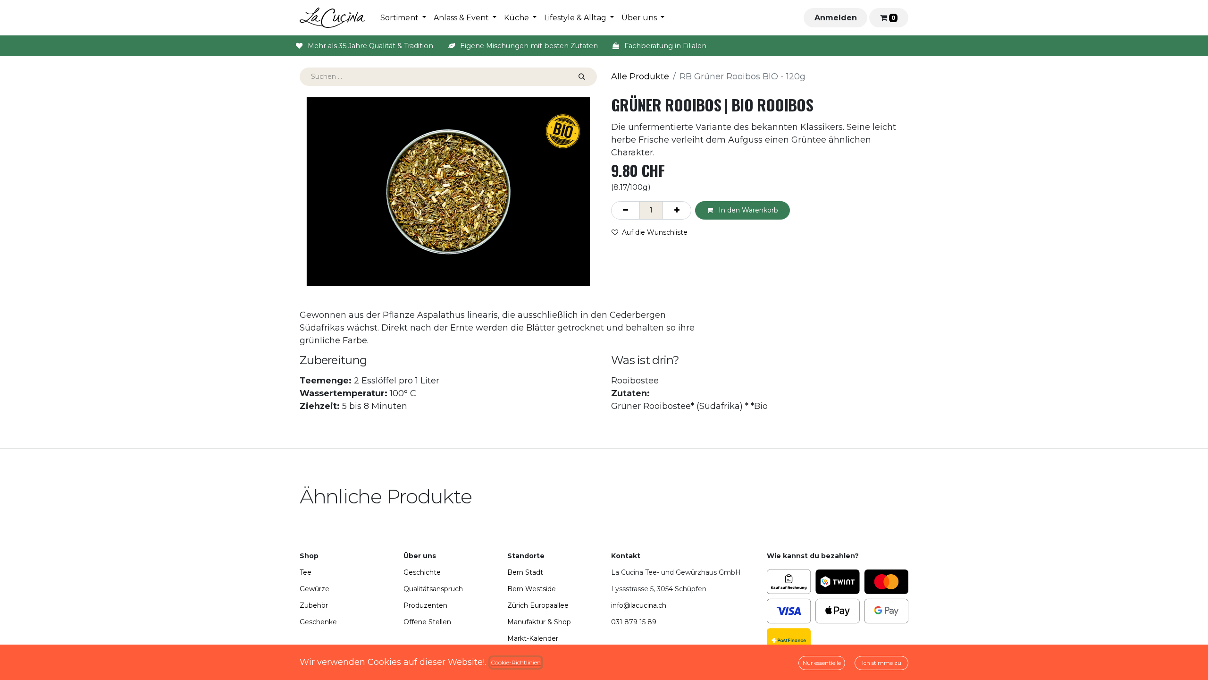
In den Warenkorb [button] (747, 210)
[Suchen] (582, 77)
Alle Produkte (640, 76)
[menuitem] (403, 17)
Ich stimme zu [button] (881, 662)
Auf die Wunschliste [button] (655, 232)
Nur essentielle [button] (822, 662)
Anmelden (835, 17)
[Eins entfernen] (625, 210)
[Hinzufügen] (677, 210)
